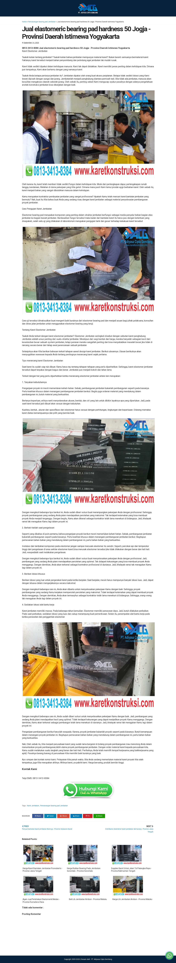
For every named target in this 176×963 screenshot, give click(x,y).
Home (24, 22)
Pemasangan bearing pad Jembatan (42, 22)
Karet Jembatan (33, 806)
